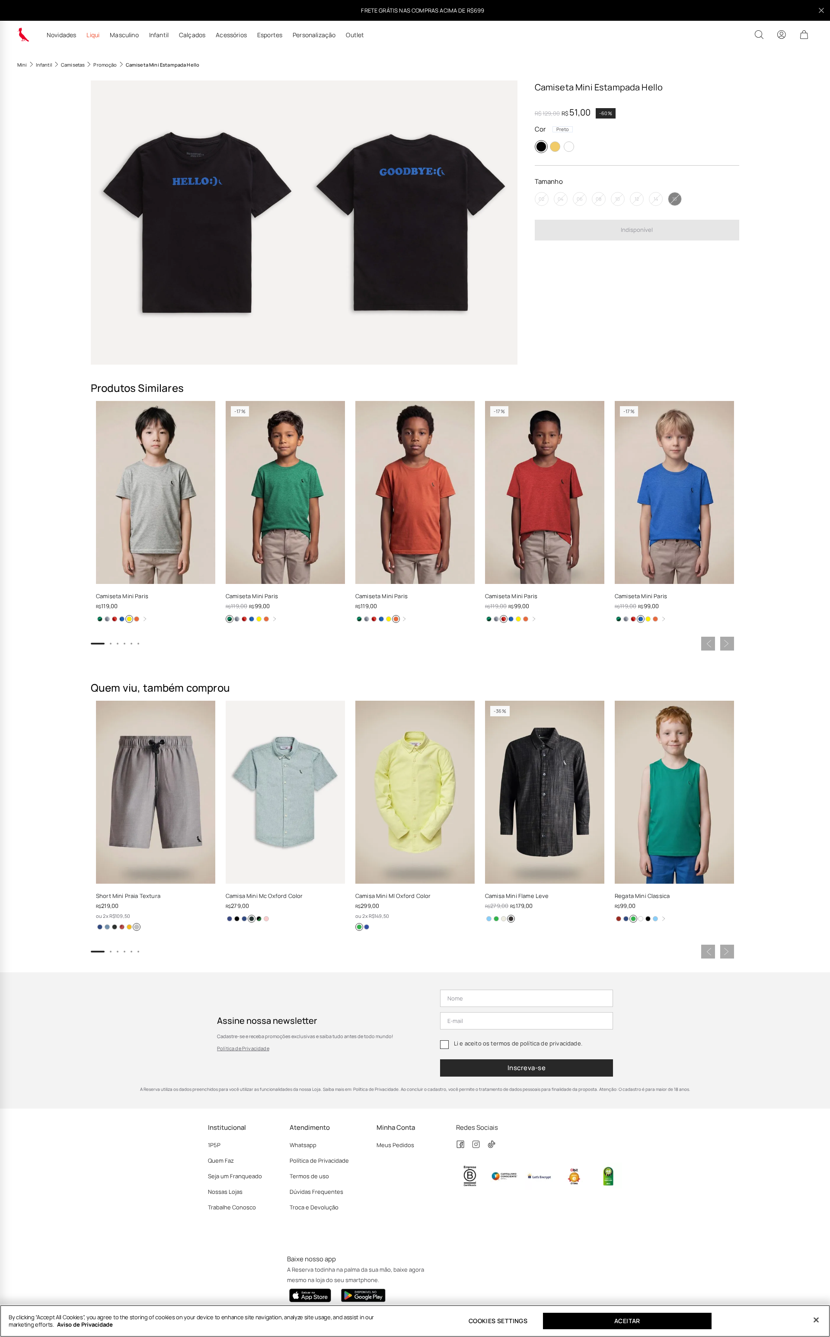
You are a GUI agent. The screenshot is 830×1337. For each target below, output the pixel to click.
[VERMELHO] (114, 619)
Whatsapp (303, 1145)
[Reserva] (23, 35)
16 (674, 199)
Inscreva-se (527, 1067)
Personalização (314, 35)
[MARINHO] (99, 927)
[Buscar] (759, 34)
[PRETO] (541, 146)
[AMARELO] (555, 146)
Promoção (105, 64)
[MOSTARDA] (129, 927)
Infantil (159, 35)
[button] (197, 222)
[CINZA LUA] (136, 927)
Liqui (92, 35)
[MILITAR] (114, 927)
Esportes (269, 35)
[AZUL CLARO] (489, 918)
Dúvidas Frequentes (316, 1192)
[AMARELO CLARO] (129, 619)
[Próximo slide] (727, 644)
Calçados (192, 35)
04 (560, 199)
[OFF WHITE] (503, 918)
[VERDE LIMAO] (359, 927)
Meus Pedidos (395, 1145)
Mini (22, 64)
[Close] (816, 1320)
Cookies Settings (498, 1321)
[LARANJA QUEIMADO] (136, 619)
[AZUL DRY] (107, 927)
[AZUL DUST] (259, 918)
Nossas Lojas (225, 1192)
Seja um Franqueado (235, 1176)
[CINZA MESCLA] (107, 619)
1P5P (214, 1145)
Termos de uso (309, 1176)
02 (541, 199)
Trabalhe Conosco (232, 1207)
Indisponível (637, 230)
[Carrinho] (804, 34)
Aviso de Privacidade (85, 1324)
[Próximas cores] (144, 619)
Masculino (124, 35)
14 (656, 199)
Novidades (61, 35)
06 (580, 199)
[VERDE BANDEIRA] (99, 619)
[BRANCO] (569, 146)
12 (637, 199)
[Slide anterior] (708, 644)
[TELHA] (121, 927)
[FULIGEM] (511, 918)
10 (617, 199)
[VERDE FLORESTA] (251, 918)
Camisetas (73, 64)
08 (598, 199)
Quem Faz (221, 1160)
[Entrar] (781, 34)
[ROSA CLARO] (266, 918)
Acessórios (231, 35)
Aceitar (627, 1321)
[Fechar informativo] (821, 10)
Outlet (355, 35)
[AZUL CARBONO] (229, 918)
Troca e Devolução (314, 1207)
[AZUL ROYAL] (121, 619)
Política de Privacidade (243, 1048)
